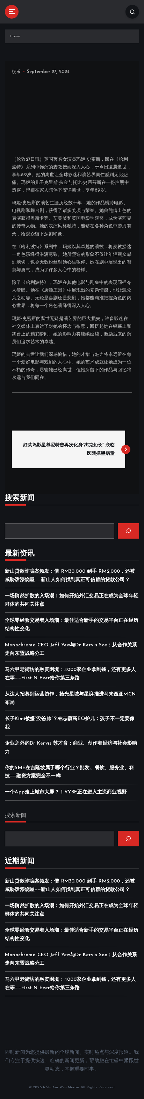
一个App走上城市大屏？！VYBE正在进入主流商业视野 (66, 792)
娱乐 (16, 72)
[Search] (128, 531)
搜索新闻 (15, 815)
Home (15, 36)
